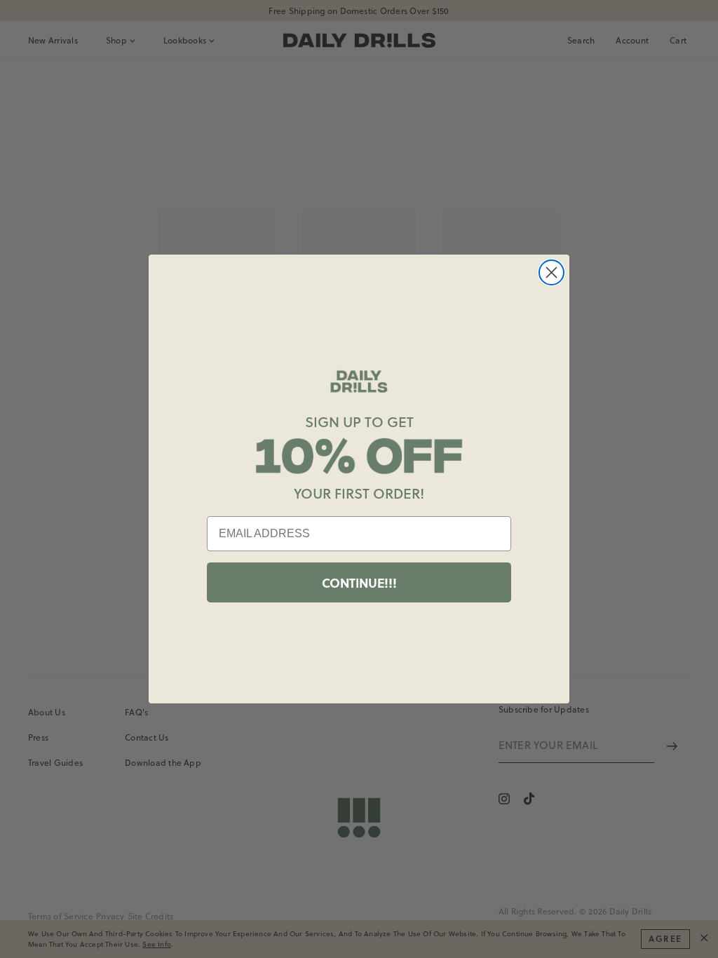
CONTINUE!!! (359, 583)
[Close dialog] (551, 272)
